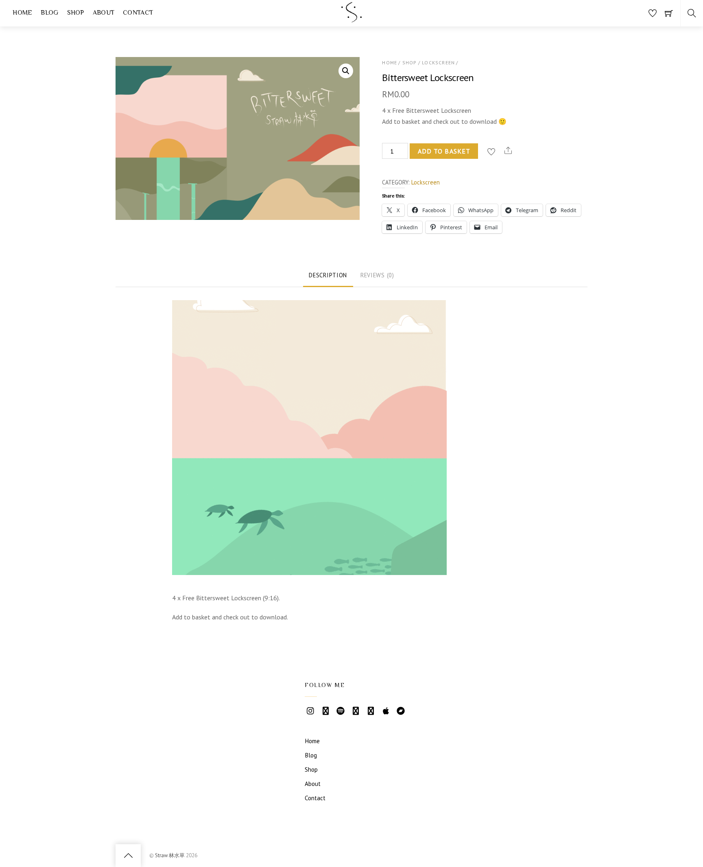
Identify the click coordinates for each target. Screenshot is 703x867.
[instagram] (310, 710)
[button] (345, 71)
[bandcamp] (400, 710)
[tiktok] (415, 710)
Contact (315, 798)
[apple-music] (385, 710)
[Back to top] (128, 855)
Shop (409, 62)
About (313, 784)
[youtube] (325, 710)
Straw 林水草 (170, 855)
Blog (311, 755)
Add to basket (444, 151)
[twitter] (355, 710)
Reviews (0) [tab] (377, 275)
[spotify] (340, 710)
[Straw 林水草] (351, 19)
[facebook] (370, 710)
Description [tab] (328, 275)
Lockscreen (438, 62)
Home (389, 62)
